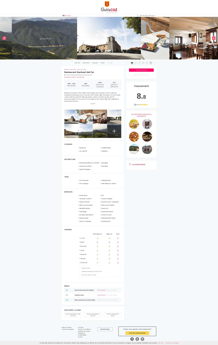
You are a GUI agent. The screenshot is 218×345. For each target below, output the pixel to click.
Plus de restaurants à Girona (113, 314)
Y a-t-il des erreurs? (138, 164)
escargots (104, 163)
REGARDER (102, 290)
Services (86, 63)
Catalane (104, 151)
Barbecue (82, 148)
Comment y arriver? (70, 77)
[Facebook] (139, 63)
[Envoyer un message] (132, 63)
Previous (4, 38)
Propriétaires (105, 329)
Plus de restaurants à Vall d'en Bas (73, 314)
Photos (77, 63)
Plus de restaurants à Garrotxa (93, 314)
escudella (104, 166)
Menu (102, 63)
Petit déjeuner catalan (108, 183)
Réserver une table (141, 74)
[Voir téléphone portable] (135, 63)
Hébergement (106, 180)
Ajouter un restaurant (137, 333)
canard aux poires (85, 166)
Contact (80, 337)
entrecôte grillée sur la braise (89, 163)
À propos (81, 327)
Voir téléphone (141, 70)
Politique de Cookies (84, 331)
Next (213, 38)
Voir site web (80, 77)
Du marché (83, 151)
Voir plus (161, 343)
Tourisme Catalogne (68, 329)
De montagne (83, 183)
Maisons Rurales (67, 327)
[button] (67, 15)
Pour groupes (83, 180)
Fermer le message (172, 343)
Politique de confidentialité (82, 334)
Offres (110, 63)
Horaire (95, 63)
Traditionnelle (106, 148)
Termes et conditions (84, 329)
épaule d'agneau (85, 169)
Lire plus (92, 103)
